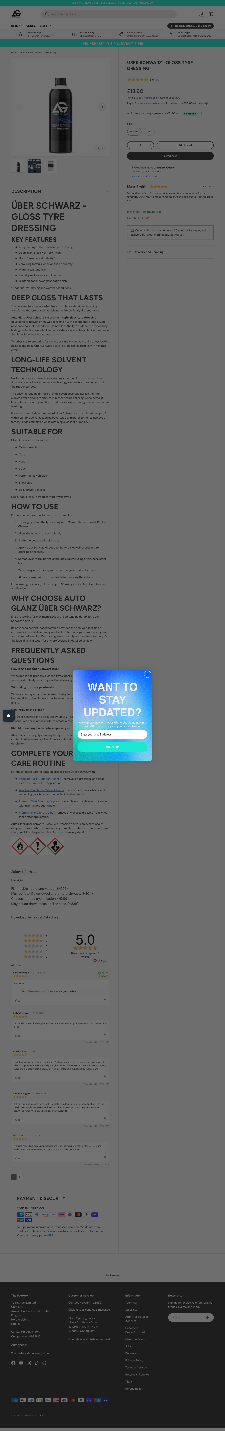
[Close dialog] (147, 674)
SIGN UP (112, 747)
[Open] (9, 716)
